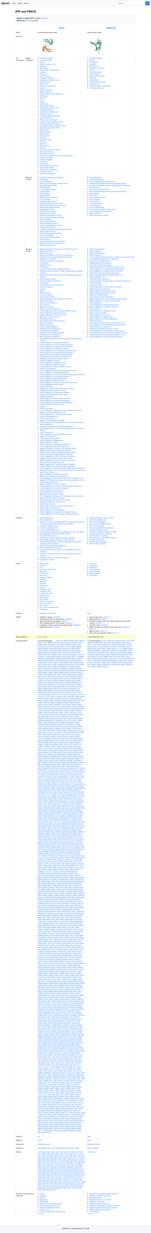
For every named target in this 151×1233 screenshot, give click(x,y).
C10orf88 (67, 692)
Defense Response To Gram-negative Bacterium (55, 398)
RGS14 (63, 995)
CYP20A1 (70, 748)
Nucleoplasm (93, 62)
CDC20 (70, 714)
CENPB (79, 720)
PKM (70, 949)
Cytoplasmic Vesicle (46, 110)
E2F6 (50, 770)
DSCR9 (59, 766)
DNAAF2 (45, 762)
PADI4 (81, 931)
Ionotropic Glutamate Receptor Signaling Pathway (56, 356)
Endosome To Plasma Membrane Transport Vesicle (56, 156)
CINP (44, 730)
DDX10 (55, 752)
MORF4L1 (47, 892)
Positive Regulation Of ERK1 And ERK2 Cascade (56, 434)
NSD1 (102, 637)
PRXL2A (69, 971)
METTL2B (41, 888)
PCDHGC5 (41, 939)
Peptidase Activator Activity (49, 197)
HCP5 (40, 828)
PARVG (62, 935)
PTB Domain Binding (46, 235)
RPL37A (40, 1005)
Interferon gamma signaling (98, 542)
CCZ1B (40, 714)
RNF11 (47, 999)
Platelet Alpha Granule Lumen (49, 108)
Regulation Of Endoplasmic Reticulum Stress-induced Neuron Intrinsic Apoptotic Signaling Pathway (62, 481)
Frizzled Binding (45, 187)
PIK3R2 (69, 947)
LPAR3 (70, 868)
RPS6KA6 (79, 1007)
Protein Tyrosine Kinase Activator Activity (102, 209)
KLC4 (62, 856)
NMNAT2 (56, 915)
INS (68, 844)
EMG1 (73, 776)
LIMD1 (45, 866)
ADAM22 (79, 647)
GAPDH (72, 804)
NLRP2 (77, 913)
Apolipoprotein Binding (47, 209)
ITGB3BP (53, 848)
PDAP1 (71, 939)
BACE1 (58, 682)
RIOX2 (54, 997)
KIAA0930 (41, 854)
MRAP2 (70, 892)
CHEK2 (67, 726)
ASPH (75, 674)
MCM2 (73, 882)
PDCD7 (76, 939)
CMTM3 (76, 732)
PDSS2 (69, 941)
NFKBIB (40, 913)
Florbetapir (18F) (45, 591)
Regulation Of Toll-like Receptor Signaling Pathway (56, 355)
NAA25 (45, 906)
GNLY (68, 810)
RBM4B (61, 991)
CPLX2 (68, 740)
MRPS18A (41, 898)
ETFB (52, 782)
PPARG (55, 961)
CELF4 (74, 720)
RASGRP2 (79, 987)
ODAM (46, 925)
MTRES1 (41, 902)
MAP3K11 (65, 876)
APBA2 (60, 663)
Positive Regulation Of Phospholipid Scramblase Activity (107, 325)
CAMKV (71, 702)
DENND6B (53, 756)
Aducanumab (44, 597)
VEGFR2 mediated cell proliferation (100, 534)
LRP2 (39, 870)
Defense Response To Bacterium (99, 289)
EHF (80, 772)
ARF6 (59, 667)
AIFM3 (73, 653)
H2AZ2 (83, 822)
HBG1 (60, 826)
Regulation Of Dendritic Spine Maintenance (53, 476)
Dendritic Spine (45, 134)
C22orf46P (70, 696)
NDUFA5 (40, 909)
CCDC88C (59, 710)
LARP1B (55, 862)
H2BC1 (40, 824)
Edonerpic (43, 583)
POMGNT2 (58, 959)
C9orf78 (45, 700)
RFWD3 (40, 995)
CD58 (61, 714)
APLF (50, 665)
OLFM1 (64, 925)
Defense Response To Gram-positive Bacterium (55, 400)
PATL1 (72, 935)
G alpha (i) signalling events (49, 528)
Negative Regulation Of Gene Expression (53, 315)
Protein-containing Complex (48, 120)
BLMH (50, 688)
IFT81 (63, 840)
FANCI (40, 790)
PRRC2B (41, 971)
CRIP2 (56, 742)
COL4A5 (70, 736)
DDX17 (60, 752)
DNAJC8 (53, 764)
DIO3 (82, 758)
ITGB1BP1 (41, 848)
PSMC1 (67, 973)
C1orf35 (58, 696)
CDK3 (47, 718)
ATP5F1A (60, 678)
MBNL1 (49, 882)
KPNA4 (67, 858)
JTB (70, 848)
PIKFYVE (80, 947)
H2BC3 (51, 824)
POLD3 (49, 957)
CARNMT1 (57, 704)
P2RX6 (54, 931)
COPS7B (65, 738)
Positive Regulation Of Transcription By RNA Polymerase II (59, 382)
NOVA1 (40, 919)
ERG (71, 780)
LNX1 (65, 868)
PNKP (59, 955)
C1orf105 (81, 694)
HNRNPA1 (81, 832)
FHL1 (74, 794)
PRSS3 (57, 971)
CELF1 (65, 720)
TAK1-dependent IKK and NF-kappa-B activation (55, 534)
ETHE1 (57, 782)
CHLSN (40, 728)
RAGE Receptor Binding (47, 231)
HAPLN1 (74, 824)
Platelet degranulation (47, 518)
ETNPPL (63, 782)
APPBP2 (82, 665)
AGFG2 (74, 651)
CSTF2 (70, 744)
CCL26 (73, 710)
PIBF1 (56, 947)
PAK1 (53, 933)
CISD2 (53, 730)
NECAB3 (47, 911)
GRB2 (80, 816)
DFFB (70, 756)
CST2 (66, 744)
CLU (56, 732)
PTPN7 (68, 977)
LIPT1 (77, 866)
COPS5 (59, 738)
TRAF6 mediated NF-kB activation (51, 548)
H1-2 (61, 822)
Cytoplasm (43, 66)
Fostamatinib (93, 575)
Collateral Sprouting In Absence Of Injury (53, 390)
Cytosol (42, 88)
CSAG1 (66, 742)
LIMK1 (50, 866)
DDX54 (54, 754)
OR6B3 (59, 927)
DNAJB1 (57, 762)
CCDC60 (52, 710)
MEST (60, 886)
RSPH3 (81, 1009)
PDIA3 (50, 941)
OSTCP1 (70, 929)
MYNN (64, 904)
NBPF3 (52, 907)
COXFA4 (52, 740)
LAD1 (71, 860)
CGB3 (78, 724)
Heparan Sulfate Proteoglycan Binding (52, 217)
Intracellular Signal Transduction (99, 279)
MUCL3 (61, 902)
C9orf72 (40, 700)
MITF (62, 888)
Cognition (43, 406)
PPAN (51, 961)
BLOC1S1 (56, 688)
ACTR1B (58, 647)
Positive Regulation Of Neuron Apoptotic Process (55, 366)
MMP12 (49, 890)
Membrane (43, 98)
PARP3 (52, 935)
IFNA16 (40, 840)
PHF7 (58, 945)
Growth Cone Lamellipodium (49, 170)
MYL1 (51, 904)
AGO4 (40, 653)
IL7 (76, 842)
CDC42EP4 (41, 716)
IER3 (70, 838)
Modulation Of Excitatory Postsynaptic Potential (55, 450)
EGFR (76, 772)
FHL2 (78, 794)
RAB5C (51, 985)
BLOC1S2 (63, 688)
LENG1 (47, 864)
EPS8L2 (57, 780)
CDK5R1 (60, 718)
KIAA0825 (77, 852)
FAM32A (47, 788)
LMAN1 (40, 868)
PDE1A (81, 939)
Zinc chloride (44, 605)
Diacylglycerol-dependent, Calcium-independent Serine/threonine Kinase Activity (109, 186)
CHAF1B (46, 726)
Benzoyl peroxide (94, 573)
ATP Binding (93, 195)
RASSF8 (73, 989)
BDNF (44, 686)
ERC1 (62, 780)
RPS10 (55, 1005)
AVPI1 (45, 682)
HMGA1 (52, 832)
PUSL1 (54, 979)
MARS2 (62, 880)
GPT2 (57, 816)
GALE (55, 804)
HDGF (54, 828)
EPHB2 (46, 780)
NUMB (76, 921)
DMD (75, 760)
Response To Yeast (46, 253)
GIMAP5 (46, 808)
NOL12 (54, 917)
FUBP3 (76, 800)
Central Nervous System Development (52, 285)
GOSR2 (70, 812)
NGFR (50, 913)
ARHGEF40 (41, 670)
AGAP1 (59, 651)
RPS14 (70, 1005)
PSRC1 (56, 975)
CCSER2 (71, 712)
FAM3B (58, 788)
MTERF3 (55, 900)
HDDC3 (49, 828)
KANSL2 (78, 848)
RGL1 (49, 995)
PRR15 (71, 969)
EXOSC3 (62, 784)
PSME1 (45, 975)
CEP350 (67, 722)
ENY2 (45, 778)
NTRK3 (40, 921)
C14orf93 (41, 694)
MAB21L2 (74, 872)
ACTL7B (52, 647)
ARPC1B (73, 672)
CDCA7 (57, 716)
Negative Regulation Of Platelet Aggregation (103, 319)
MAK (76, 874)
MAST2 (72, 880)
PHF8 (62, 945)
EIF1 (83, 772)
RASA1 (68, 987)
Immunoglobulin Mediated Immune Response (103, 259)
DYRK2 (40, 770)
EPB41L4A (79, 778)
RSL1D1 (68, 1009)
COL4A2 (59, 736)
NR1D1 (53, 919)
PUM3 (40, 979)
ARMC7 (50, 672)
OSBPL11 (53, 929)
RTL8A (63, 1011)
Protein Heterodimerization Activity (51, 225)
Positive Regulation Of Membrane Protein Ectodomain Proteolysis (61, 410)
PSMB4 (61, 973)
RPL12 (54, 1003)
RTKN (58, 1011)
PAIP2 (49, 933)
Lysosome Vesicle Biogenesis (49, 530)
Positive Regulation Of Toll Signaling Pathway (54, 376)
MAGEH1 (66, 874)
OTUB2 (80, 929)
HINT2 (56, 830)
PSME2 (51, 975)
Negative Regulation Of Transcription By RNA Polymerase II (59, 249)
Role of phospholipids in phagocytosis (101, 528)
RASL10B (48, 989)
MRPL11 (51, 894)
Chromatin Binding (46, 181)
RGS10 (58, 995)
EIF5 (44, 776)
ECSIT (47, 772)
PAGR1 (44, 933)
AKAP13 (48, 655)
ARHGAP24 (64, 669)
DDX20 (76, 752)
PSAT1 (74, 971)
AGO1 (79, 651)
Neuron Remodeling (46, 323)
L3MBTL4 (61, 860)
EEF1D (58, 772)
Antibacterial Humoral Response (50, 329)
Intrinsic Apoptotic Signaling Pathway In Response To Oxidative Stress (112, 257)
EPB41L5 (41, 780)
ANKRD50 (72, 659)
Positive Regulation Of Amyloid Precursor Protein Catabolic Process (62, 478)
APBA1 (55, 663)
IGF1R (73, 840)
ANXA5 (68, 661)
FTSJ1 (71, 800)
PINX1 (54, 949)
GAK (44, 804)
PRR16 (76, 969)
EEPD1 (63, 772)
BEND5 (59, 686)
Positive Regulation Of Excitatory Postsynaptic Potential (58, 512)
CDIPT (62, 716)
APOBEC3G (62, 665)
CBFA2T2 (69, 706)
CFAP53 (53, 724)
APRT (40, 667)
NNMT (80, 915)
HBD (50, 826)
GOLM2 (46, 812)
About (20, 3)
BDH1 (40, 686)
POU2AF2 (76, 959)
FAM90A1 (82, 788)
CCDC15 (62, 708)
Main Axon (43, 144)
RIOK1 (45, 997)
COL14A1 (71, 734)
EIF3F (66, 774)
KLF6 (75, 856)
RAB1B (81, 981)
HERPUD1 (72, 828)
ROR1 (71, 1001)
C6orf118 (68, 698)
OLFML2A (80, 925)
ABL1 (45, 643)
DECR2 (69, 754)
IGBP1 (68, 840)
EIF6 (48, 776)
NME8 (44, 915)
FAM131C (54, 786)
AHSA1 (60, 653)
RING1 (40, 997)
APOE (76, 665)
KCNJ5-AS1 (80, 850)
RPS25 (55, 1007)
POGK (80, 955)
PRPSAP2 (60, 969)
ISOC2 (67, 846)
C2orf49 (76, 696)
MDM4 (50, 884)
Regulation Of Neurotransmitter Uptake (52, 420)
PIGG (60, 947)
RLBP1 (67, 997)
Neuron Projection (45, 132)
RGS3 (73, 995)
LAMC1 (40, 862)
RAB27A (45, 983)
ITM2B (58, 848)
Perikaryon (43, 138)
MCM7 (82, 882)
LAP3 (50, 862)
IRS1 (59, 846)
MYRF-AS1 (80, 904)
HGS (81, 828)
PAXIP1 (81, 935)
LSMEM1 (76, 870)
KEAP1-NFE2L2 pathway (97, 544)
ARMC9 (56, 672)
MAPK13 (41, 878)
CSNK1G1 (41, 744)
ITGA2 (72, 846)
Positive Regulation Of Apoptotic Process (53, 362)
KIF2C (61, 854)
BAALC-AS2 (52, 682)
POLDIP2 (56, 957)
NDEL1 (72, 907)
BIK (77, 686)
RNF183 (74, 999)
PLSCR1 (49, 955)
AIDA (69, 653)
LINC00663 (65, 866)
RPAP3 (40, 1003)
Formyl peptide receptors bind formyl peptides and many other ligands (62, 532)
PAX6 (76, 935)
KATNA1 (44, 850)
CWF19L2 (78, 746)
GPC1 (54, 814)
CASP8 (40, 706)
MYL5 (60, 904)
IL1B (59, 842)
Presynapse (43, 162)
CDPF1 (52, 720)
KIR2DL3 (45, 856)
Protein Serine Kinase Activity (99, 215)
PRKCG (69, 967)
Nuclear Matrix (94, 80)
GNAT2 (50, 810)
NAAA (55, 906)
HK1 (69, 830)
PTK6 (44, 977)
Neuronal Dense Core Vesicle (49, 166)
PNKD (55, 955)
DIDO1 (73, 758)
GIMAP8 (58, 808)
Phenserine (43, 575)
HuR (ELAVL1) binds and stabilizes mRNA (102, 532)
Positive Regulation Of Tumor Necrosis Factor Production (58, 351)
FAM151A (68, 786)
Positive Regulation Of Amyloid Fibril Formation (55, 500)
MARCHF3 (55, 880)
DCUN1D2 (72, 750)
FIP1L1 (48, 796)
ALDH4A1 (74, 655)
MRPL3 (40, 896)
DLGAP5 (61, 760)
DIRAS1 (40, 760)
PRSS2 (46, 971)
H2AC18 (66, 822)
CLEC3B (81, 730)
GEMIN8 (63, 806)
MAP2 (48, 876)
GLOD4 (73, 808)
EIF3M (75, 774)
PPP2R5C (81, 963)
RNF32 (40, 1001)
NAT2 (44, 907)
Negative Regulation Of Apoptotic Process (102, 291)
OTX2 (39, 931)
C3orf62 (51, 698)
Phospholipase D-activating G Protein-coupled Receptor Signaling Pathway (61, 340)
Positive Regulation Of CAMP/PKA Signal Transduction (57, 456)
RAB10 (60, 981)
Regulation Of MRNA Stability (98, 295)
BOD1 (54, 690)
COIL (59, 734)
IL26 (67, 842)
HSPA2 (53, 836)
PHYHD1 (45, 947)
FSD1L (61, 800)
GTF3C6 (62, 820)
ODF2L (54, 925)
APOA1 (54, 665)
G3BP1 (45, 802)
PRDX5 (45, 967)
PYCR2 (63, 979)
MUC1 (57, 902)
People (26, 3)
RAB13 (71, 981)
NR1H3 (57, 919)
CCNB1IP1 (79, 710)
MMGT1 (43, 890)
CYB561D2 (57, 748)
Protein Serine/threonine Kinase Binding (52, 241)
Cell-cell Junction (94, 74)
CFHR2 (69, 724)
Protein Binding (45, 193)
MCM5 (78, 882)
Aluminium (43, 565)
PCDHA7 (66, 937)
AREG (55, 667)
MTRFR (46, 902)
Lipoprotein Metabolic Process (49, 360)
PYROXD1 (74, 979)
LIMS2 (55, 866)
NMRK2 (66, 915)
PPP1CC (41, 963)
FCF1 (79, 790)
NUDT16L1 (56, 921)
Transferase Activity (95, 203)
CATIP (53, 706)
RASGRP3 (41, 989)
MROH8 (81, 892)
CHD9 (57, 726)
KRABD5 (77, 858)
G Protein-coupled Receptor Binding (51, 177)
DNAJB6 (70, 762)
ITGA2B (76, 846)
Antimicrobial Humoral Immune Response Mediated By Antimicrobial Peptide (62, 429)
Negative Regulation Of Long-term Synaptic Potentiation (58, 464)
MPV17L (65, 892)
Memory (42, 291)
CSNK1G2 (48, 744)
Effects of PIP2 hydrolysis (97, 522)
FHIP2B (69, 794)
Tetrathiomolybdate (46, 577)
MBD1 (40, 882)
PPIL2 (81, 961)
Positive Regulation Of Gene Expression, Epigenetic (56, 454)
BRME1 (72, 690)
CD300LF (52, 714)
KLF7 (79, 856)
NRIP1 (62, 919)
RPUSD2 (52, 1009)
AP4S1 (50, 663)
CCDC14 (40, 708)
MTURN (52, 902)
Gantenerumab (44, 595)
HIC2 (39, 830)
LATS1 (76, 862)
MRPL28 (81, 894)
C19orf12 (59, 694)
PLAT (65, 951)
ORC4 (73, 927)
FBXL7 (64, 790)
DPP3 (73, 764)
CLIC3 (40, 732)
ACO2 (63, 645)
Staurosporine (93, 565)
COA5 (50, 734)
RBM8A (66, 991)
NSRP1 (71, 919)
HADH (59, 824)
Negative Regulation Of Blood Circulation (53, 484)
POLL (74, 957)
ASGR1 (59, 674)
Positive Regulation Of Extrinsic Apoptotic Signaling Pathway (59, 514)
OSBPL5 (60, 929)
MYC (46, 904)
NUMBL (80, 921)
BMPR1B (41, 690)
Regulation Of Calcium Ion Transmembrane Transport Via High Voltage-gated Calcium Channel (62, 471)
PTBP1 (61, 975)
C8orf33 (73, 698)
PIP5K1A (66, 949)
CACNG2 (63, 700)
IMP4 (39, 844)
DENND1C (46, 756)
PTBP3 (66, 975)
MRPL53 (75, 896)
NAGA (71, 906)
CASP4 (74, 704)
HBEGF (54, 826)
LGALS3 (73, 864)
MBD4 (44, 882)
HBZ (72, 826)
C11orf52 (73, 692)
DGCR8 (80, 756)
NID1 (58, 913)
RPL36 (78, 1003)
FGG (65, 794)
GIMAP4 (40, 808)
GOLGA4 (41, 812)
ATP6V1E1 (41, 680)
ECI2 (43, 772)
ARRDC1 (41, 674)
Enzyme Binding (45, 199)
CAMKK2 (59, 702)
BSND (45, 692)
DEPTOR (60, 756)
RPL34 (73, 1003)
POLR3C (47, 959)
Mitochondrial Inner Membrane (49, 70)
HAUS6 (80, 824)
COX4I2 (40, 740)
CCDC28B (75, 708)
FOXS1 (40, 800)
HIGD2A (44, 830)
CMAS (66, 732)
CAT (49, 706)
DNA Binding (44, 179)
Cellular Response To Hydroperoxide (101, 317)
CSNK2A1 (55, 744)
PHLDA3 (78, 945)
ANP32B (57, 661)
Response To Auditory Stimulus (50, 317)
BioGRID (29, 20)
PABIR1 (64, 931)
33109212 (69, 623)
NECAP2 (59, 911)
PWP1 (59, 979)
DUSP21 (46, 768)
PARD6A (77, 933)
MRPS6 (59, 898)
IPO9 (39, 846)
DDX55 (59, 754)
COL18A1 (78, 734)
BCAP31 (78, 682)
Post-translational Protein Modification (101, 297)
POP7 (71, 959)
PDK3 (55, 941)
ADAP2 (40, 649)
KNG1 (57, 858)
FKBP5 (69, 796)
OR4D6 (54, 927)
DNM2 (64, 764)
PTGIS (77, 975)
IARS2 (55, 838)
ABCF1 (76, 641)
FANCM (44, 790)
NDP (76, 907)
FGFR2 (60, 794)
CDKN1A (80, 718)
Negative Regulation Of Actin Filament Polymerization (106, 267)
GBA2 (54, 806)
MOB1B (64, 890)
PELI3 (54, 943)
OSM (65, 929)
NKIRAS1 (69, 913)
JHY (67, 848)
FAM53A (75, 788)
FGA (79, 792)
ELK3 (60, 776)
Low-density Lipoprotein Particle (50, 124)
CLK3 (48, 732)
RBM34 (45, 991)
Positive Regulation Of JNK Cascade (51, 384)
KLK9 (53, 858)
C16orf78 (53, 694)
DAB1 (75, 748)
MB (82, 880)
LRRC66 (55, 870)
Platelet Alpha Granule (47, 106)
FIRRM (53, 796)
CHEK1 (61, 726)
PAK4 (62, 933)
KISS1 (51, 856)
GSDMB (54, 818)
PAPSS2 (71, 933)
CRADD (80, 740)
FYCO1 (40, 802)
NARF (40, 907)
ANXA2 (63, 661)
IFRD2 (59, 840)
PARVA (57, 935)
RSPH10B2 (75, 1009)
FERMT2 (60, 792)
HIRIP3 (65, 830)
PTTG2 (79, 977)
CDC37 (81, 714)
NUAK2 (50, 921)
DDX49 (50, 754)
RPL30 (63, 1003)
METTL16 (72, 886)
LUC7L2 (50, 872)
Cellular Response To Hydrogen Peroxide (102, 311)
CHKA (81, 726)
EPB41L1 (66, 778)
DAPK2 (40, 750)
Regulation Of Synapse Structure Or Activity (54, 394)
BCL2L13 (74, 684)
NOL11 (49, 917)
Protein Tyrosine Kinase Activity (99, 189)
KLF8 (82, 856)
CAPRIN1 (41, 704)
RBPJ (71, 991)
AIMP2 (40, 655)
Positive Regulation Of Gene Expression (53, 313)
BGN (69, 686)
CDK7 (65, 718)
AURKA (78, 680)
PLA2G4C (41, 951)
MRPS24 (53, 898)
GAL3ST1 (50, 804)
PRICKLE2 (51, 967)
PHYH (40, 947)
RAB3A (77, 983)
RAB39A (71, 983)
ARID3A (55, 670)
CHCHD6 (52, 726)
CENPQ (45, 722)
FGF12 (40, 794)
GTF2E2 (51, 820)
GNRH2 (78, 810)
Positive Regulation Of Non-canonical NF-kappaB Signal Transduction (62, 468)
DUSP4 (57, 768)
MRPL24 (69, 894)
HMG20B (46, 832)
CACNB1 (57, 700)
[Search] (147, 3)
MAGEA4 (60, 874)
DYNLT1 (76, 768)
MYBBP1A (41, 904)
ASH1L (65, 674)
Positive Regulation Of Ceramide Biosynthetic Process (106, 331)
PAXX (40, 937)
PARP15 (46, 935)
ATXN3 (66, 680)
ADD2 (56, 649)
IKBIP (46, 842)
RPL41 (50, 1005)
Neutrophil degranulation (97, 540)
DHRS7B (52, 758)
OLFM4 (74, 925)
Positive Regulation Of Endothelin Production (54, 488)
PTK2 (39, 977)
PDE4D (40, 941)
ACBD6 (40, 645)
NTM (76, 919)
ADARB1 (46, 649)
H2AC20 (72, 822)
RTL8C (68, 1011)
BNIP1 (50, 690)
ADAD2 (73, 647)
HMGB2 (57, 832)
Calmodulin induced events (98, 520)
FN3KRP (60, 798)
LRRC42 (49, 870)
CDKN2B (41, 720)
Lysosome (43, 72)
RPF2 (45, 1003)
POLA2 (44, 957)
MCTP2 (40, 884)
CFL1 (74, 724)
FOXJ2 (80, 798)
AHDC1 (55, 653)
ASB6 (50, 674)
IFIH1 (81, 838)
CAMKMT (65, 702)
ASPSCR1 (80, 674)
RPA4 (82, 1001)
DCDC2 (50, 750)
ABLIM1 (50, 643)
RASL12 (61, 989)
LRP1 (77, 868)
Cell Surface (44, 96)
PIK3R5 (74, 947)
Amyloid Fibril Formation (47, 504)
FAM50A (69, 788)
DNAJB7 (76, 762)
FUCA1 (81, 800)
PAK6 (66, 933)
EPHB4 (52, 780)
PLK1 (72, 953)
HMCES (40, 832)
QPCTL (43, 981)
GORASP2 (58, 812)
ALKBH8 (58, 657)
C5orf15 (61, 698)
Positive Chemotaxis (46, 408)
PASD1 (67, 935)
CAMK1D (46, 702)
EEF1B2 (52, 772)
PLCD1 (74, 951)
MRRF (69, 898)
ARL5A (76, 670)
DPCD (68, 764)
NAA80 (50, 906)
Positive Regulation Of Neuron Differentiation (54, 372)
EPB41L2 (73, 778)
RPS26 (60, 1007)
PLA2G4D (48, 951)
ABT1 (58, 643)
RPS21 (50, 1007)
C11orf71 (79, 692)
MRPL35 (51, 896)
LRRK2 (66, 870)
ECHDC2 (81, 770)
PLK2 (75, 953)
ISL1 (62, 846)
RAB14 (76, 981)
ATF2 (63, 676)
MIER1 (58, 888)
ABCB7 (71, 641)
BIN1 (80, 686)
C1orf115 (41, 696)
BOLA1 (59, 690)
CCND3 (45, 712)
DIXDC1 (46, 760)
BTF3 (49, 692)
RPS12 (65, 1005)
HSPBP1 (69, 836)
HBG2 (64, 826)
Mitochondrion (44, 68)
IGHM (77, 840)
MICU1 (53, 888)
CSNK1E (78, 742)
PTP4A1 (53, 977)
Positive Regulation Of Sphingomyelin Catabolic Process (107, 335)
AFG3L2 (53, 651)
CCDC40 (40, 710)
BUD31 (57, 692)
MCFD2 (62, 882)
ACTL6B (40, 647)
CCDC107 (82, 706)
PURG (44, 979)
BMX (45, 690)
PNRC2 (75, 955)
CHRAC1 (51, 728)
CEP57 (72, 722)
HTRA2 (40, 838)
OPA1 (40, 927)
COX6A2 (46, 740)
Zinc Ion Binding (94, 199)
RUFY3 (72, 1011)
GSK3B (60, 818)
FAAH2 (76, 784)
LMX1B (60, 868)
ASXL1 (44, 676)
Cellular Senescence (95, 321)
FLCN (79, 796)
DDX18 (65, 752)
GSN (64, 818)
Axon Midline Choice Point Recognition (52, 321)
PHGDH (67, 945)
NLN (73, 913)
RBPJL (76, 991)
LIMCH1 (40, 866)
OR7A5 (64, 927)
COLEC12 (41, 738)
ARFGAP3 (71, 667)
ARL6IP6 (82, 670)
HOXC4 (58, 834)
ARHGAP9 (71, 669)
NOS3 (79, 917)
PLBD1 (69, 951)
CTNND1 (53, 746)
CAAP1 (51, 700)
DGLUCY (41, 758)
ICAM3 (59, 838)
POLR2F (79, 957)
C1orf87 (64, 696)
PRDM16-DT (77, 965)
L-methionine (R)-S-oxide (47, 569)
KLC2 (58, 856)
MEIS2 (45, 886)
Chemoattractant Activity (48, 211)
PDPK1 (59, 941)
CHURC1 (69, 728)
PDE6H (45, 941)
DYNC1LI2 (63, 768)
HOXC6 (63, 834)
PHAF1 (47, 945)
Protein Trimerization (46, 432)
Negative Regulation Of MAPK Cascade (102, 293)
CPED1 (62, 740)
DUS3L (77, 766)
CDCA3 (52, 716)
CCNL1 (61, 712)
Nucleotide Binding (95, 177)
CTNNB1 (47, 746)
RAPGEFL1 (61, 987)
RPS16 (75, 1005)
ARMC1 (45, 672)
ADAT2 (51, 649)
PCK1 (51, 939)
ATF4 (67, 676)
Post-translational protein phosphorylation (53, 546)
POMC (52, 959)
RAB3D (82, 983)
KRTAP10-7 (41, 860)
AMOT (69, 657)
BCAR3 (40, 684)
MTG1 (72, 900)
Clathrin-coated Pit (46, 92)
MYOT (69, 904)
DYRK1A (82, 768)
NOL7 (59, 917)
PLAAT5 (60, 951)
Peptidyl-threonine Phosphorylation (100, 263)
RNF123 (57, 999)
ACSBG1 (68, 645)
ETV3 (72, 782)
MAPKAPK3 (74, 878)
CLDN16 (64, 730)
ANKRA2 (81, 657)
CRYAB (60, 742)
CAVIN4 (62, 706)
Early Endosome (45, 76)
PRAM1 (69, 965)
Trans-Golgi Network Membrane (50, 116)
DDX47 (45, 754)
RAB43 (46, 985)
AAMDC (66, 641)
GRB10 (76, 816)
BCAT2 (45, 684)
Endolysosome (94, 84)
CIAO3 (74, 728)
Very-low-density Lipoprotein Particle (51, 122)
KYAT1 (55, 860)
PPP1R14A (54, 963)
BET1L (65, 686)
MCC (53, 882)
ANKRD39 (58, 659)
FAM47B (63, 788)
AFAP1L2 (41, 651)
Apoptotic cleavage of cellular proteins (101, 518)
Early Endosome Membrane (49, 112)
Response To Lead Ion (47, 307)
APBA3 (65, 663)
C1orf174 (53, 696)
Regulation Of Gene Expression (50, 309)
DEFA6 (40, 756)
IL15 (50, 842)
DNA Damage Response (97, 253)
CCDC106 (75, 706)
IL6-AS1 (72, 842)
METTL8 (47, 888)
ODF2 (50, 925)
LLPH (81, 866)
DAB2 (79, 748)
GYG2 (47, 822)
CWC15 (72, 746)
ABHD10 (82, 641)
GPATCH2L (48, 814)
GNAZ (55, 810)
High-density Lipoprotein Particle (50, 128)
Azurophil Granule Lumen (97, 82)
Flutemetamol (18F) (46, 593)
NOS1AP (74, 917)
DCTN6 (60, 750)
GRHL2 (40, 818)
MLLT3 (76, 888)
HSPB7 (63, 836)
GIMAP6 (52, 808)
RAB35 (61, 983)
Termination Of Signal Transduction (100, 265)
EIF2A (45, 774)
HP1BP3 (69, 834)
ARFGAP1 (64, 667)
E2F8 (53, 770)
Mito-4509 (43, 581)
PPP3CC (48, 965)
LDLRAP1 (41, 864)
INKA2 (59, 844)
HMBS (79, 830)
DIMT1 (78, 758)
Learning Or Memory (46, 287)
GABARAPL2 (52, 802)
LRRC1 (44, 870)
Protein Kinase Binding (96, 207)
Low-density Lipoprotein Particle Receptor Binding (56, 229)
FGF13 (45, 794)
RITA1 (62, 997)
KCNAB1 (50, 850)
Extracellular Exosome (47, 154)
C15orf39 (47, 694)
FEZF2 (75, 792)
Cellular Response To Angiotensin (100, 327)
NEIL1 (70, 911)
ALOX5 (64, 657)
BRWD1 (40, 692)
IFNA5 (45, 840)
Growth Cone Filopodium (47, 173)
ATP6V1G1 (49, 680)
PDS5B (64, 941)
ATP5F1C (67, 678)
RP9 (74, 1001)
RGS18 (68, 995)
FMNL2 (50, 798)
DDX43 (40, 754)
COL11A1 (65, 734)
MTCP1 (49, 900)
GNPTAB (73, 810)
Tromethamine (44, 573)
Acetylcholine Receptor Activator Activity (53, 205)
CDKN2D (47, 720)
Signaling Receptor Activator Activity (51, 203)
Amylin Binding (44, 239)
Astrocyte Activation (46, 386)
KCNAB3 (56, 850)
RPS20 (45, 1007)
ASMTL (70, 674)
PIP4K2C (59, 949)
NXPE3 (62, 923)
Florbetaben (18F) (45, 589)
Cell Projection (44, 130)
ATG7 (46, 678)
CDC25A (75, 714)
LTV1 (46, 872)
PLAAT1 (54, 951)
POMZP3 (65, 959)
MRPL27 (75, 894)
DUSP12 (40, 768)
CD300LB (46, 714)
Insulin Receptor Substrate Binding (100, 211)
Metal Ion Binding (45, 219)
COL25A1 (47, 736)
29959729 (68, 619)
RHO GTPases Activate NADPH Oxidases (103, 538)
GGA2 (78, 806)
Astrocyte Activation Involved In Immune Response (56, 255)
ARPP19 (79, 672)
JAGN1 (63, 848)
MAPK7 (46, 878)
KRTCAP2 (49, 860)
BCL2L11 (68, 684)
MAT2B (78, 880)
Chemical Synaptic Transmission (50, 281)
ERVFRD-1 (41, 782)
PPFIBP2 (61, 961)
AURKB (40, 682)
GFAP (69, 806)
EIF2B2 (50, 774)
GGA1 (73, 806)
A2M (57, 641)
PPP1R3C (68, 963)
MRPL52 (69, 896)
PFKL (73, 943)
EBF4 (62, 770)
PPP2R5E (41, 965)
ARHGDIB (78, 669)
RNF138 (63, 999)
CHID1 (76, 726)
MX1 (72, 902)
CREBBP (45, 742)
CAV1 (58, 706)
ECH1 (69, 770)
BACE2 (63, 682)
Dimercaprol (43, 585)
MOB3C (75, 890)
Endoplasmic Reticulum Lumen (50, 80)
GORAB (52, 812)
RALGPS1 (49, 987)
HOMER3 (47, 834)
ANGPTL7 (74, 657)
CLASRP (58, 730)
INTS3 (78, 844)
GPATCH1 (41, 814)
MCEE (57, 882)
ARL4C (66, 670)
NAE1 (67, 906)
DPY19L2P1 (79, 764)
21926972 (104, 619)
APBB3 (81, 663)
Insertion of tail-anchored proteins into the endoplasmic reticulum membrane (60, 551)
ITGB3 (47, 848)
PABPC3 (70, 931)
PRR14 (66, 969)
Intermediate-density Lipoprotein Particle (53, 126)
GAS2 (40, 806)
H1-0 (54, 822)
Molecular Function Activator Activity (51, 243)
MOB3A (70, 890)
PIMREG (44, 949)
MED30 (70, 884)
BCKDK (50, 684)
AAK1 (61, 641)
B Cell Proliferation (95, 283)
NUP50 (40, 923)
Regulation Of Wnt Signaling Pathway (52, 333)
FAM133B (61, 786)
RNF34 (45, 1001)
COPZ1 (70, 738)
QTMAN (48, 981)
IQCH (43, 846)
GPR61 (40, 816)
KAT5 (83, 848)
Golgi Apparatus (45, 82)
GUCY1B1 (41, 822)
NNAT (76, 915)
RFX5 (45, 995)
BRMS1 (78, 690)
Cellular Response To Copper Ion (50, 438)
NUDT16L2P (64, 921)
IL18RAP (55, 842)
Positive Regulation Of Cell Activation (52, 404)
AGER (64, 651)
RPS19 (40, 1007)
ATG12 (75, 676)
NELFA (79, 911)
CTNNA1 (40, 746)
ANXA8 (73, 661)
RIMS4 (82, 995)
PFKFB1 (68, 943)
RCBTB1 (46, 993)
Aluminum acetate (45, 603)
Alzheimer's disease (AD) (48, 613)
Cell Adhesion (44, 267)
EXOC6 (50, 784)
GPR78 (45, 816)
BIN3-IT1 (41, 688)
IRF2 (51, 846)
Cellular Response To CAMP (49, 442)
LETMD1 (57, 864)
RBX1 (80, 991)
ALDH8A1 (41, 657)
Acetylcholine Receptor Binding (50, 207)
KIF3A (65, 854)
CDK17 (72, 716)
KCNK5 (40, 852)
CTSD (62, 746)
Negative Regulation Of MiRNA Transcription (54, 474)
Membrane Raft (45, 146)
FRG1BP (46, 800)
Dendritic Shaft (44, 136)
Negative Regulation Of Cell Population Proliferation (56, 299)
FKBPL (74, 796)
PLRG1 (40, 955)
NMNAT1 (49, 915)
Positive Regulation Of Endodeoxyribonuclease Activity (107, 269)
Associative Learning (46, 301)
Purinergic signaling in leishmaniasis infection (54, 558)
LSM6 (71, 870)
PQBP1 (64, 965)
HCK (83, 826)
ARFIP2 (78, 667)
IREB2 (48, 846)
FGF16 (50, 794)
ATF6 (71, 676)
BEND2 (54, 686)
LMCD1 (45, 868)
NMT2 (72, 915)
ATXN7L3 (72, 680)
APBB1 (71, 663)
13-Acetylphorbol (94, 569)
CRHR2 (51, 742)
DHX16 (63, 758)
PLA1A (81, 949)
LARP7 (71, 862)
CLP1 (52, 732)
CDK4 (51, 718)
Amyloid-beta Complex (47, 168)
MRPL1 (40, 894)
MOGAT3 (41, 892)
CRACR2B (74, 740)
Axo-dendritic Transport (47, 297)
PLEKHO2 (61, 953)
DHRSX (58, 758)
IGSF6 (40, 842)
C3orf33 (40, 698)
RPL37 (82, 1003)
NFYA (45, 913)
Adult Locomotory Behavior (48, 303)
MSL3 (83, 898)
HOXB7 (53, 834)
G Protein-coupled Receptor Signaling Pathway (55, 269)
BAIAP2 (69, 682)
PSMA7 (56, 973)
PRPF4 (54, 969)
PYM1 (68, 979)
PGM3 (82, 943)
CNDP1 (81, 732)
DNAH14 (51, 762)
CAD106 (42, 579)
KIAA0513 (70, 852)
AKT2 (64, 655)
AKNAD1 (55, 655)
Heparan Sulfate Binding (47, 245)
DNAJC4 (47, 764)
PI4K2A (50, 947)
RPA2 (78, 1001)
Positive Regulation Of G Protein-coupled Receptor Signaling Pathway (62, 374)
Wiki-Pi (5, 3)
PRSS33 (63, 971)
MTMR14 (77, 900)
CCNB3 (40, 712)
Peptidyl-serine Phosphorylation (99, 261)
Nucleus (42, 62)
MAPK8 (51, 878)
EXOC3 (44, 784)
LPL (73, 868)
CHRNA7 (57, 728)
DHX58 (68, 758)
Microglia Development (47, 319)
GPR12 (69, 814)
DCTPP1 (66, 750)
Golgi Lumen (44, 84)
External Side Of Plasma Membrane (51, 94)
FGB (82, 792)
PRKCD (111, 28)
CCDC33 (81, 708)
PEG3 (50, 943)
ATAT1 (54, 676)
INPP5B (64, 844)
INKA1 (55, 844)
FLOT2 (40, 798)
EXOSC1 (56, 784)
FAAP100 (82, 784)
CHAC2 (40, 726)
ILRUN (80, 842)
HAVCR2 (46, 826)
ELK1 (56, 776)
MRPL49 (63, 896)
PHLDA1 (73, 945)
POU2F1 (40, 961)
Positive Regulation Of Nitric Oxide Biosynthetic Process (58, 370)
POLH (66, 957)
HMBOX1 (74, 830)
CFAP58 (59, 724)
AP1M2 (40, 663)
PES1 (58, 943)
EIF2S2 (60, 774)
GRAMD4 (70, 816)
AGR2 (50, 653)
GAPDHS (78, 804)
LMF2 (50, 868)
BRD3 (64, 690)
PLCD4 (79, 951)
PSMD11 (73, 973)
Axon (41, 100)
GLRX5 (82, 808)
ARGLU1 (40, 669)
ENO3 (82, 776)
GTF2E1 (45, 820)
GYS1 (51, 822)
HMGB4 (63, 832)
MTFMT (67, 900)
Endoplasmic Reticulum (47, 78)
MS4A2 (74, 898)
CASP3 (68, 704)
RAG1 (40, 987)
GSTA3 (79, 818)
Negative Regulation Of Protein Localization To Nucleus (57, 460)
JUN (73, 848)
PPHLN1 (68, 961)
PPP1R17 (61, 963)
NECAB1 (41, 911)
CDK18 (77, 716)
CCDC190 (68, 708)
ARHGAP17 (56, 669)
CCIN (64, 710)
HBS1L (68, 826)
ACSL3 (74, 645)
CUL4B (67, 746)
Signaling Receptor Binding (48, 185)
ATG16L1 (41, 678)
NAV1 (48, 907)
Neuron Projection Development (50, 337)
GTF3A (56, 820)
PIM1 (39, 949)
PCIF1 (47, 939)
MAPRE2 (41, 880)
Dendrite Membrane (46, 118)
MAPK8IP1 (58, 878)
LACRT (66, 860)
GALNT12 (66, 804)
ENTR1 (40, 778)
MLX (39, 890)
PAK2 (58, 933)
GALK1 (60, 804)
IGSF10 (81, 840)
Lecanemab (43, 609)
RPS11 (60, 1005)
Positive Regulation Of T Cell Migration (52, 510)
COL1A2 (40, 736)
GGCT (82, 806)
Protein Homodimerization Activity (51, 215)
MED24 (65, 884)
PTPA (58, 977)
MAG (54, 874)
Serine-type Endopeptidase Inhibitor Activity (54, 183)
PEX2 (63, 943)
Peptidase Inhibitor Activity (48, 201)
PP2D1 (46, 961)
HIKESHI (50, 830)
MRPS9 (64, 898)
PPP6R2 (59, 965)
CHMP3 (45, 728)
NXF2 (57, 923)
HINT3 (60, 830)
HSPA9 (58, 836)
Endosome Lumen (45, 114)
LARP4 (61, 862)
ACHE (45, 645)
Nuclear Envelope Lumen (48, 64)
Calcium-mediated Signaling (49, 327)
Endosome (43, 74)
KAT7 (39, 850)
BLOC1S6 (76, 688)
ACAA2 (63, 643)
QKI (39, 981)
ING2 (43, 844)
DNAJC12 (82, 762)
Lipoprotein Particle (46, 172)
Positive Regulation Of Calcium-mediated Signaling (56, 402)
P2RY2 (59, 931)
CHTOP (63, 728)
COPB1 (53, 738)
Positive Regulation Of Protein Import (52, 490)
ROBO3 (60, 1001)
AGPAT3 (45, 653)
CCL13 (69, 710)
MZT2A (40, 906)
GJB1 (63, 808)
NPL (44, 919)
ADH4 (60, 649)
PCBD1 (50, 937)
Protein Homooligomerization (49, 416)
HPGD (74, 834)
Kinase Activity (94, 201)
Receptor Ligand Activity (47, 227)
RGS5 (77, 995)
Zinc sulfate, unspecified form (49, 607)
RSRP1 (45, 1011)
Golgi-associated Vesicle (48, 86)
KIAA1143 (48, 854)
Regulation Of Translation (48, 259)
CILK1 (40, 730)
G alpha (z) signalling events (98, 530)
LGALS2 (67, 864)
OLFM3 (69, 925)
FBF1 (49, 790)
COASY (54, 734)
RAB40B (40, 985)
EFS (72, 772)
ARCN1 (49, 667)
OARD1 (71, 923)
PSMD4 (78, 973)
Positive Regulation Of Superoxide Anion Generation (56, 353)
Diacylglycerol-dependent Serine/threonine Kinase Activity (107, 183)
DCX (77, 750)
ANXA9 (78, 661)
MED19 (60, 884)
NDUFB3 (59, 909)
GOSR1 (64, 812)
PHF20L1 (53, 945)
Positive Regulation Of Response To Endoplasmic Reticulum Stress (61, 496)
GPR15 (81, 814)
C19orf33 (72, 694)
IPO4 (81, 844)
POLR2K (40, 959)
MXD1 (76, 902)
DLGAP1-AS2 (53, 760)
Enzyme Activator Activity (97, 197)
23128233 (104, 625)
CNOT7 (40, 734)
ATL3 (49, 678)
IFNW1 (54, 840)
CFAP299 (47, 724)
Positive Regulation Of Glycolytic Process (53, 378)
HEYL (78, 828)
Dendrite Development (47, 325)
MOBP (81, 890)
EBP (65, 770)
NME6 (40, 915)
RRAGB (57, 1009)
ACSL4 (78, 645)
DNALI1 (58, 764)
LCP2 (80, 862)
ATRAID (61, 680)
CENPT (56, 722)
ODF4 (59, 925)
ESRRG (47, 782)
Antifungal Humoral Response (49, 331)
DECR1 (64, 754)
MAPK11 (78, 876)
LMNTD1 (55, 868)
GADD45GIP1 (80, 802)
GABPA (59, 802)
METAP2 (65, 886)
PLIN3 (68, 953)
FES (71, 792)
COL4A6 (76, 736)
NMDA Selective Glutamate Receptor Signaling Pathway (58, 452)
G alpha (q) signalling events (49, 526)
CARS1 (63, 704)
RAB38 (66, 983)
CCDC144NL (48, 708)
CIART (79, 728)
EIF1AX (40, 774)
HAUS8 (40, 826)
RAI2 (43, 987)
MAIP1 (72, 874)
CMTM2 (71, 732)
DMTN (40, 762)
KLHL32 (40, 858)
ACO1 (58, 645)
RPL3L (46, 1005)
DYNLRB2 (70, 768)
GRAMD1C (63, 816)
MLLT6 (81, 888)
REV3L (78, 993)
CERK (77, 722)
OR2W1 (48, 927)
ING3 (47, 844)
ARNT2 (67, 672)
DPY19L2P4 (42, 766)
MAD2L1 (50, 874)
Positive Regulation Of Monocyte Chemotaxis (54, 446)
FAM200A (81, 786)
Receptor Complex (46, 140)
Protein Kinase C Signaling (97, 313)
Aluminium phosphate (47, 601)
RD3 (55, 993)
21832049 (44, 18)
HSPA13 (48, 836)
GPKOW (59, 814)
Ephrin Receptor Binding (47, 221)
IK (43, 842)
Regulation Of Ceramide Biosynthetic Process (104, 329)
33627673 (64, 621)
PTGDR (71, 975)
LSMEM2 (41, 872)
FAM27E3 (41, 788)
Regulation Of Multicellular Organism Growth (54, 358)
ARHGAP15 (48, 669)
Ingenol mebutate (94, 571)
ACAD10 (69, 643)
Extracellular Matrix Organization (50, 335)
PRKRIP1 (80, 967)
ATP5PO (79, 678)
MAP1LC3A (41, 876)
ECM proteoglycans (46, 520)
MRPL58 (81, 896)
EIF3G (70, 774)
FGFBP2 (55, 794)
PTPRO (74, 977)
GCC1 (58, 806)
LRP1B (81, 868)
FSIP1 (66, 800)
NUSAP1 (52, 923)
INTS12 (72, 844)
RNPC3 (54, 1001)
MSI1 (79, 898)
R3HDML (54, 981)
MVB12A (67, 902)
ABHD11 (40, 643)
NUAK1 (45, 921)
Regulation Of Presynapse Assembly (51, 494)
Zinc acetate (44, 599)
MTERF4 (61, 900)
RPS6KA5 (72, 1007)
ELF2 (52, 776)
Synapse (42, 148)
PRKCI (74, 967)
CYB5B (64, 748)
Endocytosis (44, 263)
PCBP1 (60, 937)
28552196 (126, 627)
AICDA (65, 653)
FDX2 (51, 792)
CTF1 (80, 744)
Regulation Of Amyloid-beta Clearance (52, 462)
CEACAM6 (58, 720)
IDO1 (66, 838)
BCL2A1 (61, 684)
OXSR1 (49, 931)
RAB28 (51, 983)
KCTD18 (57, 852)
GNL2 (63, 810)
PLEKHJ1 (55, 953)
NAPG (80, 906)
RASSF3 (67, 989)
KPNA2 (62, 858)
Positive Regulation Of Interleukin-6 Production (55, 349)
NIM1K (63, 913)
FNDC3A (66, 798)
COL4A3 (64, 736)
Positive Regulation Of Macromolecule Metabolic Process (58, 311)
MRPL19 (57, 894)
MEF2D (40, 886)
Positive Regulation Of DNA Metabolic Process (104, 305)
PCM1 (60, 939)
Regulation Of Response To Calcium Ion (52, 502)
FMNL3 (55, 798)
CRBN (40, 742)
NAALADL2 (61, 906)
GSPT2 (69, 818)
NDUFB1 (53, 909)
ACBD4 (80, 643)
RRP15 (63, 1009)
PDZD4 (79, 941)
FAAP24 (40, 786)
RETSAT (73, 993)
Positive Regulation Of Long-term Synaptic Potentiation (57, 466)
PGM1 (77, 943)
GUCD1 (79, 820)
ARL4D (71, 670)
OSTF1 (75, 929)
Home (14, 3)
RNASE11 (41, 999)
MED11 (54, 884)
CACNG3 (69, 700)
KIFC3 (40, 856)
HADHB (64, 824)
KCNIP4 (67, 850)
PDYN (74, 941)
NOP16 (68, 917)
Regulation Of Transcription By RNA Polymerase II (56, 257)
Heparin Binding (45, 195)
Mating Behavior (45, 293)
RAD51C (80, 985)
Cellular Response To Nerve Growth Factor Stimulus (56, 506)
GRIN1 (45, 818)
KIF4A (74, 854)
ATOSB (54, 678)
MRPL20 (63, 894)
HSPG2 (80, 836)
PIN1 (49, 949)
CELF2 (70, 720)
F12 (72, 784)
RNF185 (80, 999)
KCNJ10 (73, 850)
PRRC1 (81, 969)
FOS (71, 798)
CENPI (40, 722)
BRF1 (68, 690)
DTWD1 (72, 766)
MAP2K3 (53, 876)
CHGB (72, 726)
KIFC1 (79, 854)
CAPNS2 (78, 702)
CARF (52, 704)
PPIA (72, 961)
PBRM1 (44, 937)
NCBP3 (57, 907)
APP (61, 28)
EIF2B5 (55, 774)
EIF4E (80, 774)
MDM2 (45, 884)
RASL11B (55, 989)
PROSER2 (41, 969)
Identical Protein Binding (47, 213)
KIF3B (70, 854)
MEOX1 (50, 886)
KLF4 (71, 856)
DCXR (82, 750)
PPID (76, 961)
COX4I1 (80, 738)
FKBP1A (64, 796)
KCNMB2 (46, 852)
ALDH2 (68, 655)
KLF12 (67, 856)
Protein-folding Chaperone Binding (50, 233)
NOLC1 (63, 917)
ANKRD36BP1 (50, 659)
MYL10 (55, 904)
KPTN (72, 858)
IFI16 (74, 838)
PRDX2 (40, 967)
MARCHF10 (48, 880)
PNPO (70, 955)
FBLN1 (54, 790)
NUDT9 (71, 921)
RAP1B (55, 987)
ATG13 (80, 676)
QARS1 (80, 979)
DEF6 (79, 754)
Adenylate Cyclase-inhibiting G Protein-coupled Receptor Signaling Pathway (61, 276)
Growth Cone (44, 104)
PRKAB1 (58, 967)
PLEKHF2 (41, 953)
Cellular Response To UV (97, 277)
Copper (42, 587)
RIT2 (58, 997)
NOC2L (44, 917)
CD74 (65, 714)
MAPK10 (72, 876)
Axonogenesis (44, 283)
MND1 (54, 890)
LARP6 (66, 862)
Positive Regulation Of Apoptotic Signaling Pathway (105, 337)
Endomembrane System (97, 76)
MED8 (75, 884)
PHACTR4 (41, 945)
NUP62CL (46, 923)
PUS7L (49, 979)
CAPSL (46, 704)
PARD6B (40, 935)
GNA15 (45, 810)
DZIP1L (45, 770)
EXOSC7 (68, 784)
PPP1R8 (75, 963)
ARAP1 (44, 667)
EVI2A (40, 784)
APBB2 (76, 663)
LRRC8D (61, 870)
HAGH (69, 824)
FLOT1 (83, 796)
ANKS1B (79, 659)
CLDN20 (70, 730)
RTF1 (54, 1011)
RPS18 (80, 1005)
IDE (63, 838)
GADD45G (72, 802)
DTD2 (68, 766)
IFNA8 (50, 840)
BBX (73, 682)
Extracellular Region (46, 58)
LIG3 (78, 864)
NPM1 (48, 919)
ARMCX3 (62, 672)
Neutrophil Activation (96, 285)
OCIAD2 (40, 925)
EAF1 (58, 770)
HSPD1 (75, 836)
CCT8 (80, 712)
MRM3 (76, 892)
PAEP (40, 933)
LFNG (63, 864)
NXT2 (67, 923)
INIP (50, 844)
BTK (53, 692)
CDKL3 (75, 718)
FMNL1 (44, 798)
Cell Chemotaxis (94, 309)
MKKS (66, 888)
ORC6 (77, 927)
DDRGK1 (46, 752)
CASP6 (79, 704)
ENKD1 (77, 776)
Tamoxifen (92, 563)
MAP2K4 (59, 876)
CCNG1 (55, 712)
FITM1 (58, 796)
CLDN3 (75, 730)
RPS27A (65, 1007)
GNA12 (40, 810)
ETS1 (68, 782)
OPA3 (44, 927)
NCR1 (62, 907)
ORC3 (69, 927)
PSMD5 (40, 975)
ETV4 (76, 782)
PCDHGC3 (80, 937)
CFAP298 (41, 724)
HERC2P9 (65, 828)
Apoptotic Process (46, 265)
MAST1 (67, 880)
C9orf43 (78, 698)
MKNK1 (71, 888)
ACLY (54, 645)
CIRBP (48, 730)
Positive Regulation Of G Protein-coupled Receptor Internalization (61, 486)
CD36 (57, 714)
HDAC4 (44, 828)
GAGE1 (40, 804)
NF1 (83, 911)
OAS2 (76, 923)
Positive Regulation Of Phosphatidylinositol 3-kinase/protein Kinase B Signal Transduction (62, 423)
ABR (54, 643)
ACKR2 (49, 645)
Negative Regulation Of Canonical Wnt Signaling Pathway (58, 448)
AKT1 (60, 655)
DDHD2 (40, 752)
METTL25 (79, 886)
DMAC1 (70, 760)
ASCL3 (54, 674)
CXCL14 (40, 748)
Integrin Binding (45, 191)
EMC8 (64, 776)
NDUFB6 (65, 909)
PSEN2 (40, 973)
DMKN (79, 760)
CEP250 (61, 722)
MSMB (40, 900)
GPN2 (64, 814)
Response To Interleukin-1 (48, 436)
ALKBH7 (52, 657)
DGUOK (46, 758)
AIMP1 (78, 653)
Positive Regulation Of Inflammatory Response (55, 392)
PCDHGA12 (73, 937)
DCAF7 (45, 750)
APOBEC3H (70, 665)
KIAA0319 (63, 852)
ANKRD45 (65, 659)
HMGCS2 (69, 832)
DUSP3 (52, 768)
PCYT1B (65, 939)
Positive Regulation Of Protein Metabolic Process (56, 414)
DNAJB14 (63, 762)
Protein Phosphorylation (97, 249)
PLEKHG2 (48, 953)
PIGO (64, 947)
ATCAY (59, 676)
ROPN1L (66, 1001)
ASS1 (40, 676)
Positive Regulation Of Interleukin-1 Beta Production (56, 347)
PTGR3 (81, 975)
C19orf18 (65, 694)
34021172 (106, 617)
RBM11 (40, 991)
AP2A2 (45, 663)
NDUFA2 (81, 907)
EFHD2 (68, 772)
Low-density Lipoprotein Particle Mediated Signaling (56, 426)
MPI (56, 892)
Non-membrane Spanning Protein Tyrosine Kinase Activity (107, 191)
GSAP (50, 818)
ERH (74, 780)
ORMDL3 (47, 929)
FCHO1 (46, 792)
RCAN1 (40, 993)
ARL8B (40, 672)
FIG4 (39, 796)
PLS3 (44, 955)
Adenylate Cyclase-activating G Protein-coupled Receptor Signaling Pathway (61, 272)
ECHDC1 (74, 770)
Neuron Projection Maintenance (50, 508)
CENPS (50, 722)
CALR (82, 700)
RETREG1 (66, 993)
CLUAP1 (60, 732)
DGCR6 (75, 756)
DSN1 (64, 766)
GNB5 (59, 810)
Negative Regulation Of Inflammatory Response (104, 301)
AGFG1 (69, 651)
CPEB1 (57, 740)
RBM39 (50, 991)
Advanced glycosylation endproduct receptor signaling (57, 538)
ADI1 (68, 649)
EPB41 (60, 778)
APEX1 (40, 665)
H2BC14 (45, 824)
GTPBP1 (68, 820)
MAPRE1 (81, 878)
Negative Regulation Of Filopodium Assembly (103, 307)
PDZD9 (40, 943)
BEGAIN (49, 686)
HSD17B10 (41, 836)
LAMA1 (80, 860)
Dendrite (42, 102)
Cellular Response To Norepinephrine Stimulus (54, 444)
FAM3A (53, 788)
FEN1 (55, 792)
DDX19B (70, 752)
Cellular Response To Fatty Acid (99, 315)
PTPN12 (63, 977)
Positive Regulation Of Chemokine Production (54, 343)
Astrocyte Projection (46, 160)
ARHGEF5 (49, 670)
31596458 (56, 627)
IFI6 (77, 838)
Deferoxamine (44, 563)
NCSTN (67, 907)
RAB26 (40, 983)
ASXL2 (49, 676)
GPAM (75, 812)
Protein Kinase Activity (96, 179)
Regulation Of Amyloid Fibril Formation (52, 498)
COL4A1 (53, 736)
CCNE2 (50, 712)
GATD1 (44, 806)
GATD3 (49, 806)
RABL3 (66, 985)
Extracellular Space (46, 60)
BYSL (62, 692)
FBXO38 (69, 790)
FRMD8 (51, 800)
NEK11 (74, 911)
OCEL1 (81, 923)
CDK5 (55, 718)
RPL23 (58, 1003)
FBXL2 (59, 790)
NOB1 (40, 917)
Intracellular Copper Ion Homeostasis (51, 261)
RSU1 (50, 1011)
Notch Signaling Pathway (48, 279)
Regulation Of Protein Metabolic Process (53, 412)
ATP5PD (73, 678)
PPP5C (53, 965)
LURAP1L (57, 872)
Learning (42, 289)
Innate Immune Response (48, 368)
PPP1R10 (47, 963)
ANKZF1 (51, 661)
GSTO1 (40, 820)
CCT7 (76, 712)
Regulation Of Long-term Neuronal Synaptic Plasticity (57, 388)
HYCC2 (45, 838)
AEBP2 (78, 649)
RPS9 (47, 1009)
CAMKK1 (53, 702)
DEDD (74, 754)
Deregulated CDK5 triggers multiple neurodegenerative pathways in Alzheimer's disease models (61, 543)
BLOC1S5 (69, 688)
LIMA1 (82, 864)
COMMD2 (48, 738)
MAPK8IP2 (66, 878)
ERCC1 (67, 780)
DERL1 (65, 756)
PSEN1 (79, 971)
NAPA (76, 906)
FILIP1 (43, 796)
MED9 (80, 884)
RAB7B (56, 985)
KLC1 (55, 856)
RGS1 (53, 995)
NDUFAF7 (47, 909)
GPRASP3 (51, 816)
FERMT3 (66, 792)
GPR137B (75, 814)
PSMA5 (50, 973)
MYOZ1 (73, 904)
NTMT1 (80, 919)
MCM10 (67, 882)
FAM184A (74, 786)
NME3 (82, 913)
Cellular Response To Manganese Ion (52, 440)
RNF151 (69, 999)
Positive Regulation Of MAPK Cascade (52, 364)
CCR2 (65, 712)
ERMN (79, 780)
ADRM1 (72, 649)
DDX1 (51, 752)
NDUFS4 (78, 909)
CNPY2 (45, 734)
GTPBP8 (74, 820)
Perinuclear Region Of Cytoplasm (50, 150)
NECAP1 (53, 911)
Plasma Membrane (46, 90)
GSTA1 (74, 818)
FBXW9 (74, 790)
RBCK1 (78, 989)
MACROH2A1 (42, 874)
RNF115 (52, 999)
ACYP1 (68, 647)
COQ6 (75, 738)
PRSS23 (52, 971)
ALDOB (47, 657)
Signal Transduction (95, 255)
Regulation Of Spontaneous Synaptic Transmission (56, 458)
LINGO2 (72, 866)
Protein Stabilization (95, 303)
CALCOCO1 (76, 700)
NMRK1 (61, 915)
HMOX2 (75, 832)
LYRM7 (68, 872)
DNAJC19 (41, 764)
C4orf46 (56, 698)
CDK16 (67, 716)
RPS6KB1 (41, 1009)
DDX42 (81, 752)
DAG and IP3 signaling (96, 526)
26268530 (77, 625)
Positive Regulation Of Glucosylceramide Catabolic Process (108, 333)
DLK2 (66, 760)
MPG (52, 892)
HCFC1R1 (78, 826)
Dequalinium (93, 567)
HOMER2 (41, 834)
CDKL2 (70, 718)
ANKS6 (46, 661)
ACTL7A (46, 647)
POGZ (40, 957)
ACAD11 (75, 643)
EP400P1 (55, 778)
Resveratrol (43, 571)
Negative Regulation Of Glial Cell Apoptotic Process (106, 275)
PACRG (75, 931)
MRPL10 (46, 894)
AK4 (44, 655)
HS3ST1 (79, 834)
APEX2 (45, 665)
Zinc (41, 567)
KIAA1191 (55, 854)
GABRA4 (65, 802)
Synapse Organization (47, 396)
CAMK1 (40, 702)
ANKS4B (40, 661)
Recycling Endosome (46, 152)
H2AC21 (77, 822)
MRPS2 (47, 898)
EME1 (68, 776)
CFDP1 (64, 724)
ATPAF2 (55, 680)
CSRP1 (61, 744)
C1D (76, 694)
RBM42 (55, 991)
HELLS (59, 828)
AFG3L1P (47, 651)
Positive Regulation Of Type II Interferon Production (56, 345)
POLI (70, 957)
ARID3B (61, 670)
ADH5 (64, 649)
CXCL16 (46, 748)
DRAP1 (54, 766)
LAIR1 (75, 860)
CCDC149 (55, 708)
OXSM (44, 931)
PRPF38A (48, 969)
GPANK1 (81, 812)
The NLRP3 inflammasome (48, 536)
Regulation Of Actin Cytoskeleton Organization (104, 273)
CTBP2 (75, 744)
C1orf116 (47, 696)
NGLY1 (54, 913)
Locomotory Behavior (46, 295)
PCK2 (56, 939)
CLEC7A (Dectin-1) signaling (98, 536)
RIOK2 (49, 997)
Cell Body (43, 142)
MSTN (45, 900)
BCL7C (79, 684)
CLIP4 (44, 732)
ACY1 (63, 647)
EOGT (49, 778)
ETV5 (80, 782)
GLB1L (68, 808)
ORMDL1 (41, 929)
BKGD (46, 688)
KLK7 (49, 858)
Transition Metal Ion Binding (49, 223)
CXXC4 (51, 748)
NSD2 (67, 919)
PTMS (48, 977)
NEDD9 (65, 911)
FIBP (82, 794)
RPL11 (49, 1003)
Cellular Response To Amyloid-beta (51, 492)
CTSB (58, 746)
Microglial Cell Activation (48, 251)
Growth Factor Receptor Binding (50, 237)
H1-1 (58, 822)
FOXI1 (75, 798)
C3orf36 (45, 698)
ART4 (46, 674)
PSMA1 (45, 973)
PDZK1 (45, 943)
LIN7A (59, 866)
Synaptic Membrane (46, 158)
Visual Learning (45, 305)
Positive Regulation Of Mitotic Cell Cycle (53, 380)
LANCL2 (45, 862)
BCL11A (56, 684)
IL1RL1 (63, 842)
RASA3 (73, 987)
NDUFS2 (72, 909)
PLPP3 (80, 953)
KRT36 (82, 858)
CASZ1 (45, 706)
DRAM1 (48, 766)
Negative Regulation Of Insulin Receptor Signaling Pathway (108, 299)
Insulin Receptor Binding (47, 189)
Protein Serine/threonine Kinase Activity (102, 181)
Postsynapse (44, 164)
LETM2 (52, 864)
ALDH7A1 (81, 655)
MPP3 (60, 892)
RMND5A (73, 997)
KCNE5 (62, 850)
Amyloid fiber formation (47, 560)
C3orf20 (82, 696)
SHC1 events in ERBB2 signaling (100, 524)
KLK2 (45, 858)
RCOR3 (51, 993)
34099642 (57, 617)
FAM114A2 (47, 786)
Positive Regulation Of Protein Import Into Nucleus (105, 287)
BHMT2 (73, 686)
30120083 (98, 623)
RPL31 (68, 1003)
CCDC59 (46, 710)
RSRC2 (40, 1011)
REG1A (60, 993)
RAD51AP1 (73, 985)
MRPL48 (57, 896)
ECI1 (39, 772)
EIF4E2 (40, 776)
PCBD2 (55, 937)
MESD (55, 886)
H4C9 (55, 824)
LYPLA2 (62, 872)
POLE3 (61, 957)
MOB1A (59, 890)
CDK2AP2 (41, 718)
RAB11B (65, 981)
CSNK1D (72, 742)
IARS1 (50, 838)
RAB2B (56, 983)
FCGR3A (41, 792)
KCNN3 (51, 852)
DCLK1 (55, 750)
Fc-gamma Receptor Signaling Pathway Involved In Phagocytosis (110, 281)
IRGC (55, 846)
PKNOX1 (75, 949)
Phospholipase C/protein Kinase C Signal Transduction (106, 323)
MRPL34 (46, 896)
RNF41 (50, 1001)
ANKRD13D (41, 659)
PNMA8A (65, 955)
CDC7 (47, 716)
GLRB (78, 808)
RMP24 (78, 997)
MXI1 (80, 902)
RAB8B (61, 985)
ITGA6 (82, 846)
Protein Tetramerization (47, 418)
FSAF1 (56, 800)
